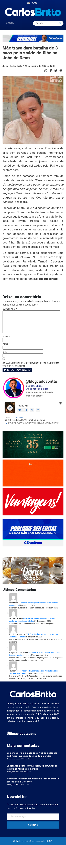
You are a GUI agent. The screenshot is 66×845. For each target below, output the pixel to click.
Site (5, 352)
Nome (6, 336)
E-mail (6, 344)
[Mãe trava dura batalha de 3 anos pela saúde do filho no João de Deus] (50, 70)
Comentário (10, 309)
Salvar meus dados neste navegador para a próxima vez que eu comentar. (31, 364)
